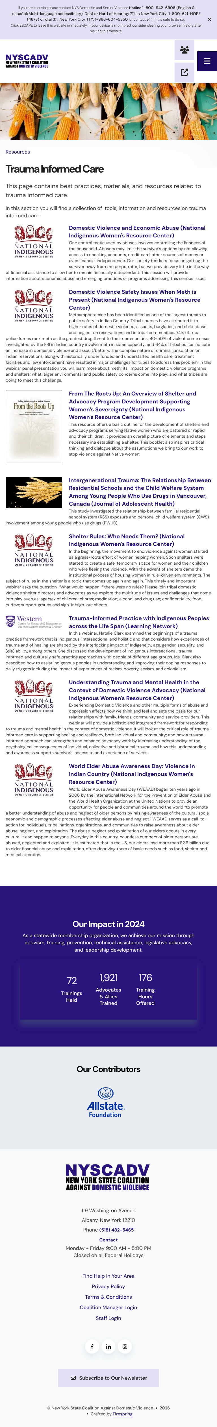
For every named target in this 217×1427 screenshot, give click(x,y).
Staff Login (108, 1318)
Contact (108, 1240)
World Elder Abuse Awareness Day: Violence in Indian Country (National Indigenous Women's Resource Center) (132, 774)
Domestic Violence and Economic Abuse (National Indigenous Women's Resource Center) (137, 232)
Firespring (123, 1414)
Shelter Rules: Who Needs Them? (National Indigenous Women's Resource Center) (127, 540)
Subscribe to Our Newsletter (112, 1378)
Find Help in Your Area (109, 1276)
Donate (184, 50)
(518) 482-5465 (116, 1230)
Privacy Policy (108, 1286)
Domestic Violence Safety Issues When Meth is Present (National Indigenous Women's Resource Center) (135, 299)
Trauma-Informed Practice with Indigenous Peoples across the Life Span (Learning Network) (139, 622)
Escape (184, 72)
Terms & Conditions (108, 1297)
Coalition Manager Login (108, 1307)
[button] (207, 61)
